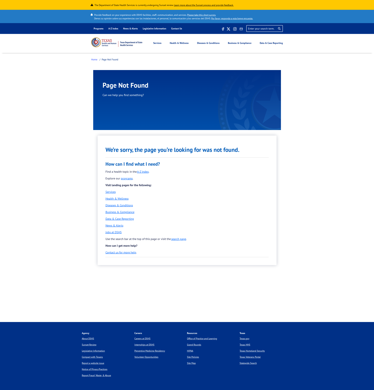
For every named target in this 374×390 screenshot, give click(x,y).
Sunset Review (89, 344)
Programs (98, 28)
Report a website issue (93, 363)
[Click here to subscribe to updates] (241, 29)
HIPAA (190, 350)
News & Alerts (130, 28)
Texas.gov (244, 338)
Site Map (191, 363)
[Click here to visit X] (228, 29)
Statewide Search (248, 363)
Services (157, 43)
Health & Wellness (179, 43)
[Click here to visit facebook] (222, 29)
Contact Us (176, 28)
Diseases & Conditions (208, 43)
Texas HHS (245, 344)
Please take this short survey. (201, 14)
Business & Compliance (239, 43)
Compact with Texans (92, 356)
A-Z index (143, 171)
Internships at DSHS (144, 344)
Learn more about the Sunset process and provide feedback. (204, 5)
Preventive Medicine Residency (149, 350)
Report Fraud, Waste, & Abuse (96, 375)
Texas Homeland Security (252, 350)
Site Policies (193, 356)
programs (127, 178)
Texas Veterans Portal (250, 356)
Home (94, 59)
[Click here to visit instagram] (235, 29)
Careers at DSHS (142, 338)
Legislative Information (154, 28)
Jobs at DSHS (113, 232)
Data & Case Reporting (271, 43)
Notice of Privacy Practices (94, 369)
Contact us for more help (120, 252)
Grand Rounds (194, 344)
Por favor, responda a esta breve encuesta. (232, 18)
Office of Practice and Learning (202, 338)
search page (178, 239)
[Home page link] (116, 42)
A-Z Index (113, 28)
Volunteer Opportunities (146, 356)
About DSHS (88, 338)
